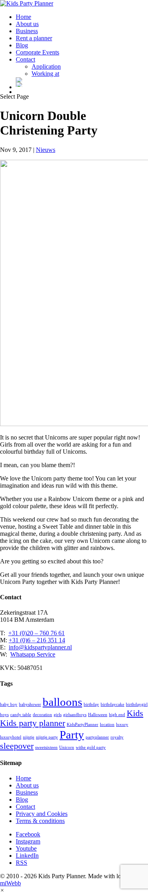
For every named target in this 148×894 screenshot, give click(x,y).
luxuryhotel (10, 737)
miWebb (10, 883)
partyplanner (97, 737)
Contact (25, 59)
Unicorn (66, 747)
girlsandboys (74, 715)
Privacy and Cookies (41, 813)
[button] (2, 890)
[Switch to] (82, 79)
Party (72, 734)
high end (117, 715)
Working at (45, 73)
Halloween (97, 715)
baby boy (8, 704)
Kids (135, 713)
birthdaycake (112, 704)
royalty (117, 737)
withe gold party (91, 747)
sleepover (17, 746)
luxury (122, 724)
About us (27, 24)
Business (27, 31)
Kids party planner (32, 723)
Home (23, 16)
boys (4, 715)
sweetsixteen (46, 747)
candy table (20, 715)
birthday (91, 704)
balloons (62, 702)
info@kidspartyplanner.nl (40, 647)
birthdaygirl (137, 704)
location (107, 724)
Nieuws (45, 149)
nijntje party (47, 737)
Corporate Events (37, 52)
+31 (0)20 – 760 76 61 (36, 633)
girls (58, 715)
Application (46, 66)
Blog (22, 45)
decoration (42, 715)
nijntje (28, 737)
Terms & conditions (40, 820)
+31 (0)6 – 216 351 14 (37, 640)
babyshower (30, 704)
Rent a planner (34, 38)
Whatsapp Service (32, 654)
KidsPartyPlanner (82, 724)
